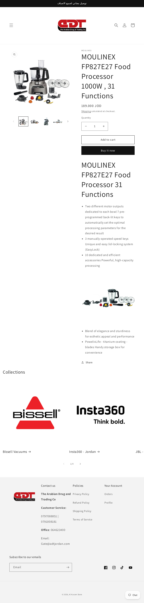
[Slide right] (68, 121)
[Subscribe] (68, 567)
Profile (108, 502)
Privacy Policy (81, 494)
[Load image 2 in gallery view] (35, 121)
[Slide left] (13, 121)
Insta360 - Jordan (82, 451)
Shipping (86, 111)
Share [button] (89, 362)
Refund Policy (81, 502)
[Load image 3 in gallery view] (46, 121)
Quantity (86, 117)
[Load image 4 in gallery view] (57, 121)
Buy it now (108, 150)
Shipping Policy (82, 511)
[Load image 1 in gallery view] (23, 121)
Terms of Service (82, 519)
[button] (11, 25)
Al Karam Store (75, 594)
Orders (108, 494)
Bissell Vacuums (15, 451)
